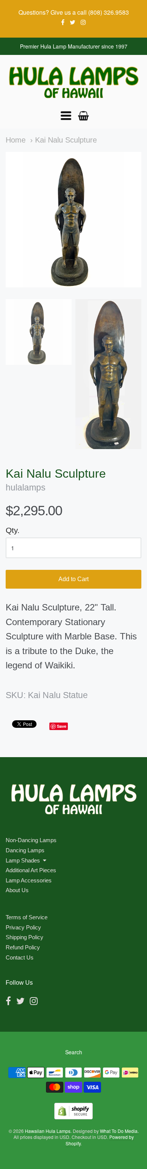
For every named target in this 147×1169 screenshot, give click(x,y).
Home (16, 140)
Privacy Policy (23, 927)
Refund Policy (23, 947)
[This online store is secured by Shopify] (73, 1117)
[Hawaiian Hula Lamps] (73, 82)
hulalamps (26, 487)
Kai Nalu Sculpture (66, 140)
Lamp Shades (23, 860)
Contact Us (20, 957)
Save (61, 726)
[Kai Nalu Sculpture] (39, 332)
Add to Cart (73, 579)
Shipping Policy (24, 937)
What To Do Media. (119, 1131)
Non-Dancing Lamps (31, 840)
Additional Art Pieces (31, 870)
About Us (17, 890)
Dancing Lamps (25, 850)
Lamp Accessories (29, 880)
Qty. (13, 530)
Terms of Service (26, 917)
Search (73, 1052)
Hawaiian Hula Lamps (47, 1131)
